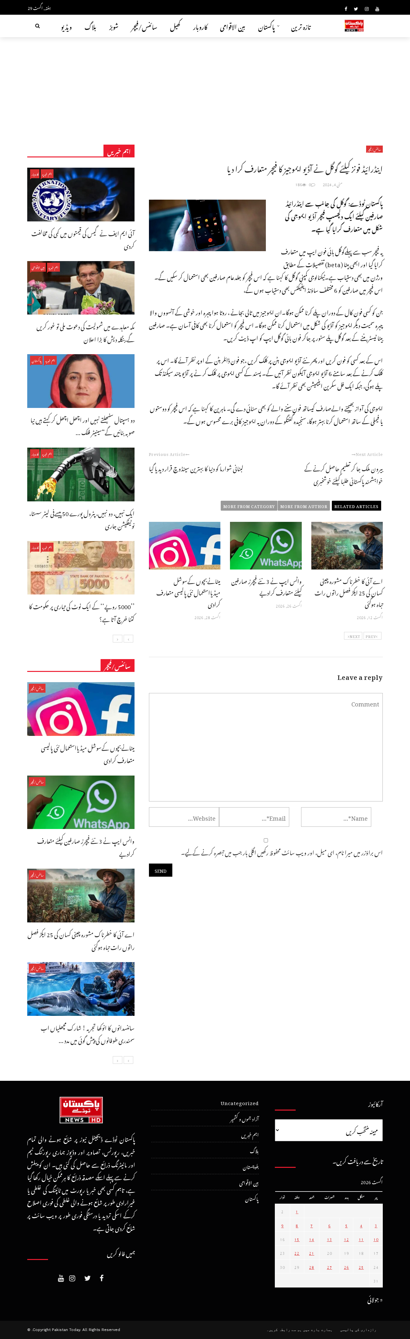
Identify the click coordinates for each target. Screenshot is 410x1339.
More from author (303, 505)
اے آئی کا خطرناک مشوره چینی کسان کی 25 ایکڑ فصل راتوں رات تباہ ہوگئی (349, 591)
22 (296, 1252)
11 (361, 1238)
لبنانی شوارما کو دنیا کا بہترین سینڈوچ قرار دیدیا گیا (196, 467)
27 (329, 1266)
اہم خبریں (47, 174)
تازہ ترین (301, 25)
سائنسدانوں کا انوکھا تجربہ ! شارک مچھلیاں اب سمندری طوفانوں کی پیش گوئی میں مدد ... (88, 1033)
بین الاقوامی (232, 25)
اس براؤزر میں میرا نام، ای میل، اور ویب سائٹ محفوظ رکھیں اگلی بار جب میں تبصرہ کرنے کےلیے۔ (282, 851)
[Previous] (128, 638)
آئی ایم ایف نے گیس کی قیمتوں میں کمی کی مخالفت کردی (83, 238)
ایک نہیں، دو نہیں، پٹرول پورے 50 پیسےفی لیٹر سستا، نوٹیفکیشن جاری (82, 518)
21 (311, 1252)
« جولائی (375, 1298)
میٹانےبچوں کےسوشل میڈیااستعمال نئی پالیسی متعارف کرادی (188, 591)
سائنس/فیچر (144, 25)
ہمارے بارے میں (317, 1329)
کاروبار (200, 25)
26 (346, 1266)
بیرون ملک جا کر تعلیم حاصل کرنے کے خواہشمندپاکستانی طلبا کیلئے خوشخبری (343, 474)
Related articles (356, 505)
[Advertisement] (205, 85)
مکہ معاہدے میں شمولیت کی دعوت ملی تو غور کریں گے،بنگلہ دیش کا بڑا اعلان (86, 332)
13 (329, 1238)
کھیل (175, 25)
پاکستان (266, 25)
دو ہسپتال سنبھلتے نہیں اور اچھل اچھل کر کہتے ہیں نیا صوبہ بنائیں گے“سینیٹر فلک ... (82, 425)
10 (376, 1238)
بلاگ (90, 25)
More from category (249, 505)
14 (311, 1238)
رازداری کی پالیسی (358, 1329)
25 (361, 1266)
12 (346, 1238)
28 (311, 1266)
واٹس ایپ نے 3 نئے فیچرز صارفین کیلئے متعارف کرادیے (266, 586)
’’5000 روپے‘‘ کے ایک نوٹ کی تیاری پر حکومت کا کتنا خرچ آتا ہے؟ (82, 612)
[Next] (117, 638)
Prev (370, 636)
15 (296, 1238)
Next (354, 636)
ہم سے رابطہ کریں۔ (284, 1329)
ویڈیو (66, 25)
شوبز (114, 25)
